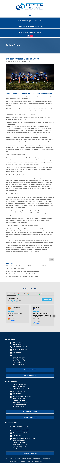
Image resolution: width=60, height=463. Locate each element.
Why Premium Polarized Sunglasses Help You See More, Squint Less (25, 273)
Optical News (27, 61)
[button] (6, 316)
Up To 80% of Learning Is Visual (15, 268)
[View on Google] (9, 308)
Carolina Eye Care (12, 61)
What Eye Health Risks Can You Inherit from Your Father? (22, 276)
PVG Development (44, 458)
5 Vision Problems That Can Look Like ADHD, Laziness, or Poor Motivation (26, 265)
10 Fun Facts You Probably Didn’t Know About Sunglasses (22, 271)
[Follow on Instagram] (31, 36)
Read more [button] (36, 318)
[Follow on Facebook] (28, 36)
